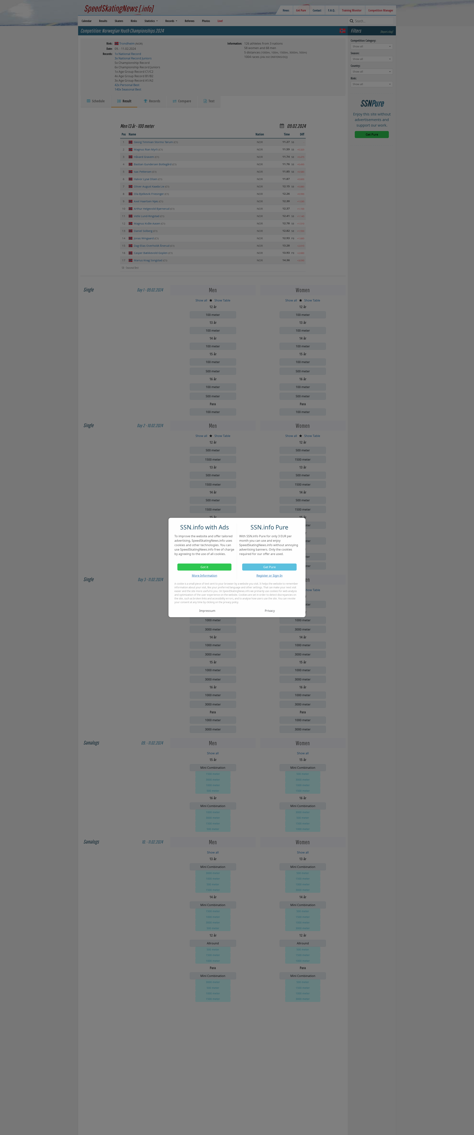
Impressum (207, 611)
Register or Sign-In (269, 576)
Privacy (270, 611)
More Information (204, 576)
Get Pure (269, 567)
